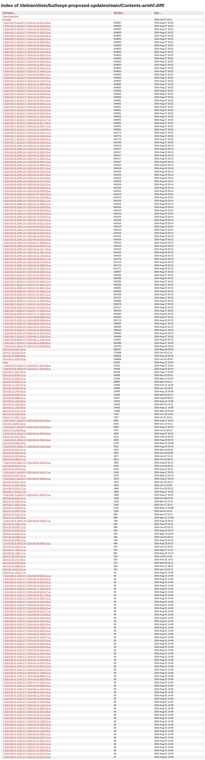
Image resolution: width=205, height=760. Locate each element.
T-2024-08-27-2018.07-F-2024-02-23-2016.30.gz (27, 26)
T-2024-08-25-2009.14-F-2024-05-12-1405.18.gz (27, 149)
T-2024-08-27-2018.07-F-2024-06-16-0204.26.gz (27, 113)
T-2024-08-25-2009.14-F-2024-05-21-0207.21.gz (27, 155)
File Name (8, 13)
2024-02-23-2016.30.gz (14, 437)
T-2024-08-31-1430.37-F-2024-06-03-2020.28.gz (27, 679)
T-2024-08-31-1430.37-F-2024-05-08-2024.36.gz (27, 650)
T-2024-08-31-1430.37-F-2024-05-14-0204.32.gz (27, 663)
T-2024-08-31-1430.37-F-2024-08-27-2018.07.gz (27, 634)
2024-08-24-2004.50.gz (14, 469)
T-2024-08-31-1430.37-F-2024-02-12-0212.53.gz (27, 757)
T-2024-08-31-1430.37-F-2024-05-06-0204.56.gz (27, 647)
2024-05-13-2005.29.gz (14, 508)
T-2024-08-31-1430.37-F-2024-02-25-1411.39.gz (27, 715)
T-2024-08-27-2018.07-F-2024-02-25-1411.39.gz (27, 87)
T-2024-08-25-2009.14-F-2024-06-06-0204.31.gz (27, 230)
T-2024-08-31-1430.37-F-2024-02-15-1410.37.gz (27, 705)
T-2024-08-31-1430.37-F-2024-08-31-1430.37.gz (27, 637)
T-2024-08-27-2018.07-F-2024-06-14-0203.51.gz (27, 110)
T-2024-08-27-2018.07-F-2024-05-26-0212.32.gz (27, 68)
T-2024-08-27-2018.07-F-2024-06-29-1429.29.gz (27, 139)
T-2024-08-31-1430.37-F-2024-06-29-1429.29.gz (27, 614)
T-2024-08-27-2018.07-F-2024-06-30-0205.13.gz (27, 272)
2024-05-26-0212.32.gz (14, 411)
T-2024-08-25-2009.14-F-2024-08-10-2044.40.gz (27, 333)
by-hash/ (7, 19)
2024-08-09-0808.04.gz (14, 398)
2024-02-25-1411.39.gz (14, 559)
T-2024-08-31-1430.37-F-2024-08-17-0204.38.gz (27, 702)
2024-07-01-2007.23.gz (14, 511)
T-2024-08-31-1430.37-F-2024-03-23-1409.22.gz (27, 721)
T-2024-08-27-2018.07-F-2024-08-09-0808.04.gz (27, 317)
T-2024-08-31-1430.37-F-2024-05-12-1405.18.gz (27, 653)
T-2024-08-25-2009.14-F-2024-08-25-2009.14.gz (27, 543)
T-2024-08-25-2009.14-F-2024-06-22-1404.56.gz (27, 256)
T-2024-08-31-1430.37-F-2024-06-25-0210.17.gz (27, 611)
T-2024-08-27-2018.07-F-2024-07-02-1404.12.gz (27, 281)
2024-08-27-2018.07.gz (14, 492)
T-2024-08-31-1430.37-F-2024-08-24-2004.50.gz (27, 624)
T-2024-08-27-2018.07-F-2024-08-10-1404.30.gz (27, 323)
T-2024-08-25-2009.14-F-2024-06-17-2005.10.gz (27, 243)
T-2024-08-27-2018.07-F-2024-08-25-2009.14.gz (27, 479)
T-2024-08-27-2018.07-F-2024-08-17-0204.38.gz (27, 365)
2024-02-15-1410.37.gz (14, 385)
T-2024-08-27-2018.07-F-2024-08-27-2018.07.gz (27, 495)
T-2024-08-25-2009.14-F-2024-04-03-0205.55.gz (27, 191)
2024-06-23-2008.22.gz (14, 537)
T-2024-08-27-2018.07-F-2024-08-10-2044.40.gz (27, 330)
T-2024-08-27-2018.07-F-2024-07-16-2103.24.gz (27, 304)
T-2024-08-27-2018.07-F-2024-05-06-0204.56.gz (27, 45)
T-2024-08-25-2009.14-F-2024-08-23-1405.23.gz (27, 446)
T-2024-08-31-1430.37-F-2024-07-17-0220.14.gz (27, 682)
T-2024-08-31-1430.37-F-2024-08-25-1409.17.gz (27, 627)
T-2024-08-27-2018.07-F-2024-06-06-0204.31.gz (27, 104)
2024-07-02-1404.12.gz (14, 556)
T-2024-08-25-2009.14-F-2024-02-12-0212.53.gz (27, 145)
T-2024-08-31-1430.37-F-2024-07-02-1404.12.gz (27, 744)
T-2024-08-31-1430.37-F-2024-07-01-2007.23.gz (27, 741)
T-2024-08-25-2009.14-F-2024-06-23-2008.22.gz (27, 265)
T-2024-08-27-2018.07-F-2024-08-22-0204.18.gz (27, 420)
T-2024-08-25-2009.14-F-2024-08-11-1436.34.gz (27, 340)
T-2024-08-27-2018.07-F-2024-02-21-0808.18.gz (27, 84)
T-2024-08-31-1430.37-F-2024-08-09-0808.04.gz (27, 686)
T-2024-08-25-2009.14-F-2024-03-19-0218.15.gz (27, 184)
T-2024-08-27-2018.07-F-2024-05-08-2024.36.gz (27, 49)
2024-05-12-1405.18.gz (14, 517)
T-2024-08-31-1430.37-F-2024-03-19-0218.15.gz (27, 718)
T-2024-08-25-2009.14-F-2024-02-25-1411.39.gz (27, 181)
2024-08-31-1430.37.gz (14, 572)
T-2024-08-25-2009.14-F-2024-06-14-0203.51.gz (27, 236)
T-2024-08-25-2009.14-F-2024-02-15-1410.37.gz (27, 171)
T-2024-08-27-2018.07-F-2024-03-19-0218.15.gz (27, 91)
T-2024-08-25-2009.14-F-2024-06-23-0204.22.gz (27, 268)
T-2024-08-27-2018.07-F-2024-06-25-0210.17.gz (27, 133)
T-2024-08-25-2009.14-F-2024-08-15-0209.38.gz (27, 346)
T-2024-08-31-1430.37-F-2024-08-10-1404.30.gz (27, 689)
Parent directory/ (11, 16)
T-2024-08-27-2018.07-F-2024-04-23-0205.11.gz (27, 97)
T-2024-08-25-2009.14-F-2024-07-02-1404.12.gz (27, 291)
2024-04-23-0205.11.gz (14, 382)
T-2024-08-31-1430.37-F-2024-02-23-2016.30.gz (27, 711)
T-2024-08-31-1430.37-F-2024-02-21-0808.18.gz (27, 708)
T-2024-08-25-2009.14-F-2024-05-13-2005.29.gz (27, 152)
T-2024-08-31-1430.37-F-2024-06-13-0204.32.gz (27, 579)
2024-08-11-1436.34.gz (14, 407)
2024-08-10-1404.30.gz (14, 401)
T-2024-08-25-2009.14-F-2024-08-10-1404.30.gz (27, 327)
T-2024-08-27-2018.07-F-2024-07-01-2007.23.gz (27, 275)
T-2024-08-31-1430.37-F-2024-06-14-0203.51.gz (27, 582)
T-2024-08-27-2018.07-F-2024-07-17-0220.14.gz (27, 310)
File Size (118, 13)
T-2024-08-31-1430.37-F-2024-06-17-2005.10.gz (27, 589)
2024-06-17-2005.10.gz (14, 505)
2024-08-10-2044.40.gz (14, 391)
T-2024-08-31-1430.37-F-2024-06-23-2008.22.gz (27, 608)
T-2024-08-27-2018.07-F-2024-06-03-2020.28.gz (27, 78)
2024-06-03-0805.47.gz (14, 459)
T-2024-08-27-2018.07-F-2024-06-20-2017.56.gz (27, 123)
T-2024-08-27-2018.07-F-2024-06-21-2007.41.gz (27, 126)
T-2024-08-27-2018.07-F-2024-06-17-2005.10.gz (27, 116)
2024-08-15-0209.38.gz (14, 356)
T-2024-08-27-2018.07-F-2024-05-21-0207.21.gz (27, 65)
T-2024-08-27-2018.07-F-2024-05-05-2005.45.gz (27, 42)
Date (156, 13)
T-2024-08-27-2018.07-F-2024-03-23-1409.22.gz (27, 29)
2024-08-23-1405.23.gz (14, 524)
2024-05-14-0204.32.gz (14, 378)
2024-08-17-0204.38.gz (14, 372)
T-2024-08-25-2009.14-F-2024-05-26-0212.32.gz (27, 223)
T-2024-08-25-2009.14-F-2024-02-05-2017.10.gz (27, 168)
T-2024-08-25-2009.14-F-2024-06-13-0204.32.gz (27, 233)
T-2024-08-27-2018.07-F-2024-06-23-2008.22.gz (27, 136)
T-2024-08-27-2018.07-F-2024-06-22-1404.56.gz (27, 129)
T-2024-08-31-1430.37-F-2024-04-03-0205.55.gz (27, 724)
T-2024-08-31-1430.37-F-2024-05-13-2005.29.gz (27, 660)
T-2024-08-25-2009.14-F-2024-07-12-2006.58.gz (27, 301)
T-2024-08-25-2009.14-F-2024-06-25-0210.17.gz (27, 259)
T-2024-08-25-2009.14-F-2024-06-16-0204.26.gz (27, 239)
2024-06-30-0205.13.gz (14, 527)
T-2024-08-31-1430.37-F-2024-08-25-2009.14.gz (27, 631)
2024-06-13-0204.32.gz (14, 424)
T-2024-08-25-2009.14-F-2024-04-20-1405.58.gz (27, 197)
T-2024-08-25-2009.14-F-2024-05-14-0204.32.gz (27, 220)
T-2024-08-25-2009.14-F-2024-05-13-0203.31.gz (27, 217)
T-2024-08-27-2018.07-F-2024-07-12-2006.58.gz (27, 298)
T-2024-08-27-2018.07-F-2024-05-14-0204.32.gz (27, 61)
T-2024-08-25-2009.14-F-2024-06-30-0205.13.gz (27, 278)
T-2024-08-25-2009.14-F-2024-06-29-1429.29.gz (27, 262)
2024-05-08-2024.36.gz (14, 349)
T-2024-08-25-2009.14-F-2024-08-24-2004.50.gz (27, 463)
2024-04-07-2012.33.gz (14, 514)
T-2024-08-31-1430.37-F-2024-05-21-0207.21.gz (27, 666)
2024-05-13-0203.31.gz (14, 534)
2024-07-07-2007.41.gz (14, 417)
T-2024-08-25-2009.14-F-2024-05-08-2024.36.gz (27, 213)
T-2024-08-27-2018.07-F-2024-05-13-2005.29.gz (27, 58)
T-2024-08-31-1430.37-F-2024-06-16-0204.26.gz (27, 585)
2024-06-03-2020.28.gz (14, 359)
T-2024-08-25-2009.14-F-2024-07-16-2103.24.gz (27, 307)
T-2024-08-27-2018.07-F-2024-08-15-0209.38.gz (27, 343)
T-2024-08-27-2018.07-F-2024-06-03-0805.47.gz (27, 74)
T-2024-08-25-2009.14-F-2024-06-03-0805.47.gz (27, 162)
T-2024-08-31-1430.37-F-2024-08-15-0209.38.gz (27, 699)
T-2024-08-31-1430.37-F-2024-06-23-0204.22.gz (27, 605)
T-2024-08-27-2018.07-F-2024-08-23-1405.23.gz (27, 427)
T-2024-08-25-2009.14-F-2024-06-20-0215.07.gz (27, 246)
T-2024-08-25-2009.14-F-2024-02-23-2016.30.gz (27, 178)
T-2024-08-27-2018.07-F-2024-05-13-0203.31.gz (27, 55)
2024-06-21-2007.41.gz (14, 546)
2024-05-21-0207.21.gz (14, 475)
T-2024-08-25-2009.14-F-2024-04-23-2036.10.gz (27, 204)
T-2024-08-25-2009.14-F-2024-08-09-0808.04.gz (27, 320)
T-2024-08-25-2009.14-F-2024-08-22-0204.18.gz (27, 440)
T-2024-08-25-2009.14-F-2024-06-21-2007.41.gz (27, 252)
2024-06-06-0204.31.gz (14, 498)
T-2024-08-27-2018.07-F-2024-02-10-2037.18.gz (27, 100)
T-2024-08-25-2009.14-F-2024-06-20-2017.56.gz (27, 249)
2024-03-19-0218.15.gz (14, 450)
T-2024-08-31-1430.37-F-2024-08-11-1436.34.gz (27, 695)
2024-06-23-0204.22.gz (14, 453)
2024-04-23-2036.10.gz (14, 375)
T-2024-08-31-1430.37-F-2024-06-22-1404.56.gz (27, 602)
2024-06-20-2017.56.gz (14, 482)
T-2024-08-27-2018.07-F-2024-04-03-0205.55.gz (27, 94)
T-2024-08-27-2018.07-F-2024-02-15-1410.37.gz (27, 81)
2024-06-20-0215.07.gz (14, 466)
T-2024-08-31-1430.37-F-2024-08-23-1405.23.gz (27, 621)
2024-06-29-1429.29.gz (14, 414)
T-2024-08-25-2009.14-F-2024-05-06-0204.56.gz (27, 210)
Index (5, 362)
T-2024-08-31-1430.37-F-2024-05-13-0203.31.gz (27, 657)
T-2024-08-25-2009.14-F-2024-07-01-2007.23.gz (27, 288)
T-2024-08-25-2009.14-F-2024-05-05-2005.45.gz (27, 207)
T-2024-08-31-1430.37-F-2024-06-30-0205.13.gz (27, 737)
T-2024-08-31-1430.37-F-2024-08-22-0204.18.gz (27, 618)
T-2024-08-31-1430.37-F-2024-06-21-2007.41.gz (27, 598)
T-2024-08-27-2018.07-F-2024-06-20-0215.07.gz (27, 120)
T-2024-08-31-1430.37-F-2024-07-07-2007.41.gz (27, 747)
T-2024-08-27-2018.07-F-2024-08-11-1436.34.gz (27, 336)
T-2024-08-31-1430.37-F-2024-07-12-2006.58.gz (27, 750)
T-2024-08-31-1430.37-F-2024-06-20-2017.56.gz (27, 595)
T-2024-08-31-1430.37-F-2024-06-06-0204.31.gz (27, 576)
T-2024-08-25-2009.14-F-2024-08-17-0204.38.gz (27, 369)
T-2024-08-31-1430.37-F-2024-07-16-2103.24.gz (27, 753)
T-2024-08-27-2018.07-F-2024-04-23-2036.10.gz (27, 39)
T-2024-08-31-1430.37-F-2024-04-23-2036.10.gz (27, 640)
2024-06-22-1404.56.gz (14, 456)
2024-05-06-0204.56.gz (14, 563)
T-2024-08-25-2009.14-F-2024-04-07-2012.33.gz (27, 194)
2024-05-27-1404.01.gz (14, 550)
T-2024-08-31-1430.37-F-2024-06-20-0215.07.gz (27, 592)
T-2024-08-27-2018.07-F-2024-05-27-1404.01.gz (27, 71)
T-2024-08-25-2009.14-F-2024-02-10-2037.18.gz (27, 175)
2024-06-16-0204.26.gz (14, 388)
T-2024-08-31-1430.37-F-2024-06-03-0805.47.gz (27, 676)
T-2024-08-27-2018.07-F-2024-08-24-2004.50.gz (27, 433)
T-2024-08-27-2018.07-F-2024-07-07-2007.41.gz (27, 285)
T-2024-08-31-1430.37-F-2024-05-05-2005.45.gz (27, 644)
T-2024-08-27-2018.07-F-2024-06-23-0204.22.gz (27, 142)
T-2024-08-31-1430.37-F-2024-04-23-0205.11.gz (27, 734)
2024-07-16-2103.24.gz (14, 352)
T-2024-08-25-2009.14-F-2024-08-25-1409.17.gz (27, 521)
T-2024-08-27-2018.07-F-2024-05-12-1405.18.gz (27, 52)
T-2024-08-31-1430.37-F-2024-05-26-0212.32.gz (27, 670)
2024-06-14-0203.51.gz (14, 569)
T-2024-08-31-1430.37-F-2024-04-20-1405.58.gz (27, 731)
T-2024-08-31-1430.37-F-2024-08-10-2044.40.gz (27, 692)
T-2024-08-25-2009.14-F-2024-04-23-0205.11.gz (27, 200)
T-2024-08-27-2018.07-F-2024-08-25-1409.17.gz (27, 472)
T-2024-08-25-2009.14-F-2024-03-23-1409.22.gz (27, 188)
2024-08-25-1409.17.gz (14, 553)
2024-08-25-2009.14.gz (14, 540)
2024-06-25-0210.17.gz (14, 488)
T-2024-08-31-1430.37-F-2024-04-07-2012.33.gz (27, 728)
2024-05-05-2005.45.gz (14, 443)
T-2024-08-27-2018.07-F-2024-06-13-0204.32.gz (27, 107)
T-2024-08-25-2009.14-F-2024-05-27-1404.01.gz (27, 158)
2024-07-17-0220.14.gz (14, 485)
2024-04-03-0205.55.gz (14, 395)
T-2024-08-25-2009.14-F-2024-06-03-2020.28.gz (27, 226)
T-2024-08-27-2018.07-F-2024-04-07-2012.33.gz (27, 32)
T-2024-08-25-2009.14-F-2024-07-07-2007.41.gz (27, 294)
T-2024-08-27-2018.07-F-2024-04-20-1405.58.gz (27, 36)
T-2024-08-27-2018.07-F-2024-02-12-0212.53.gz (27, 23)
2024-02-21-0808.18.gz (14, 566)
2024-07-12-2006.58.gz (14, 430)
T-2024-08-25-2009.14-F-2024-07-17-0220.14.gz (27, 314)
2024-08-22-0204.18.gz (14, 530)
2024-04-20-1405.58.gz (14, 404)
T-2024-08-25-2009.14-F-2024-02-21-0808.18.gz (27, 165)
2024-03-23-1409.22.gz (14, 501)
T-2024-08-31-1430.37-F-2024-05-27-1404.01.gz (27, 673)
